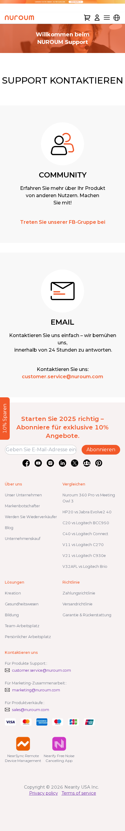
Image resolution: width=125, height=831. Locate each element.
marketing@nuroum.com (36, 690)
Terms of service (79, 793)
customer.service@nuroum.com (62, 376)
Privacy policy (43, 793)
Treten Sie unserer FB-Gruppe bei (62, 222)
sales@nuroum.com (30, 709)
